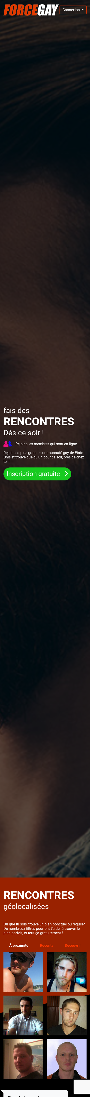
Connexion (72, 10)
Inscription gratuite (34, 474)
